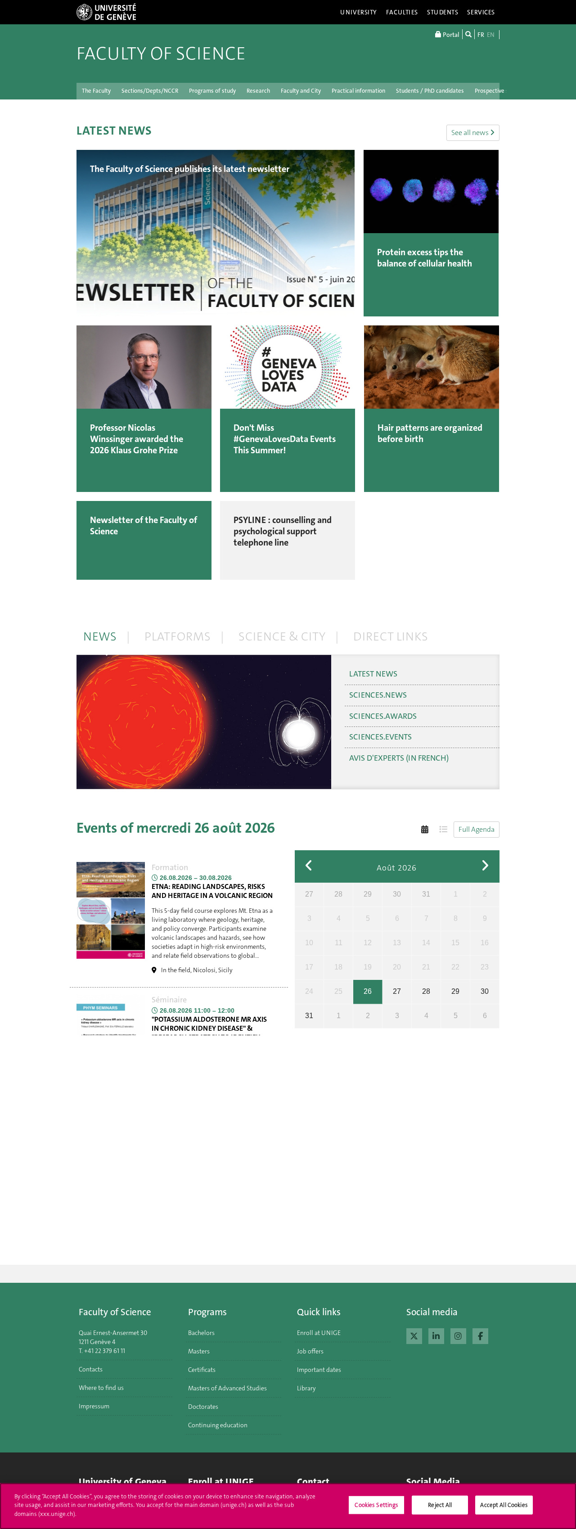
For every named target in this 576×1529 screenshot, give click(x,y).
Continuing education (218, 1425)
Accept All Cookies (503, 1505)
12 (368, 943)
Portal (450, 35)
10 (309, 943)
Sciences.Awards (383, 716)
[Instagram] (458, 1335)
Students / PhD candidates (430, 91)
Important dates (319, 1370)
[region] (288, 1506)
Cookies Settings (376, 1505)
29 (368, 894)
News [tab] (100, 637)
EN (491, 35)
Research (258, 91)
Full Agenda (477, 829)
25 (338, 991)
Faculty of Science (161, 54)
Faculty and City (301, 91)
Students (443, 12)
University (358, 12)
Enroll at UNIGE (319, 1333)
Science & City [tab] (281, 637)
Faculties (402, 12)
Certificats (202, 1370)
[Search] (468, 34)
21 (426, 967)
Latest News (373, 673)
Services (481, 12)
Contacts (91, 1369)
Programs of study (212, 91)
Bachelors (201, 1333)
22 (455, 967)
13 (397, 943)
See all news (470, 132)
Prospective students (501, 91)
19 (368, 967)
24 (309, 991)
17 (309, 967)
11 (338, 943)
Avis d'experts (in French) (399, 758)
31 (426, 894)
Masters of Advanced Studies (227, 1388)
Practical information (358, 91)
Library (306, 1388)
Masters (199, 1351)
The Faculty (96, 91)
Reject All (440, 1505)
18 (338, 967)
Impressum (94, 1406)
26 (368, 991)
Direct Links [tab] (390, 637)
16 (485, 943)
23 (485, 967)
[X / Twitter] (414, 1335)
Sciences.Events (380, 736)
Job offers (310, 1351)
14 (426, 943)
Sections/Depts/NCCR (150, 91)
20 (397, 967)
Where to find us (101, 1388)
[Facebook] (480, 1335)
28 (338, 894)
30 (397, 894)
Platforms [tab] (177, 637)
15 (455, 943)
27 (309, 894)
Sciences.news (378, 695)
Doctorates (203, 1407)
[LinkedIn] (436, 1335)
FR (480, 35)
